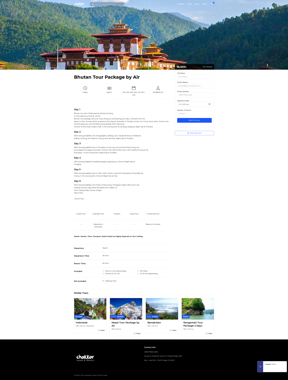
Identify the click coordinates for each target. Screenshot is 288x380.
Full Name (181, 73)
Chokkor (180, 4)
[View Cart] (212, 4)
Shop (197, 4)
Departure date (183, 101)
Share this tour (195, 133)
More (204, 4)
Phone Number (183, 91)
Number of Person (184, 110)
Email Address (182, 82)
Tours (189, 4)
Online (270, 364)
